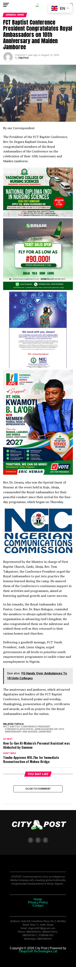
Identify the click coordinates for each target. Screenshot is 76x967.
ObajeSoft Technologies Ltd (38, 951)
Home (38, 899)
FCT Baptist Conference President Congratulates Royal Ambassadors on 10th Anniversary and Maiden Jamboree (34, 729)
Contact (38, 905)
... (64, 883)
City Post (23, 57)
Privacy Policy (38, 902)
